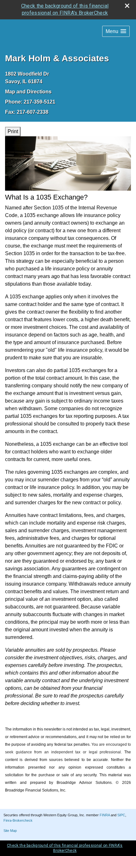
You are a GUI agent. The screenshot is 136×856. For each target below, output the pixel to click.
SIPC (121, 815)
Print (13, 131)
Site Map (10, 830)
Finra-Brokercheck (18, 820)
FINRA (105, 815)
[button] (116, 31)
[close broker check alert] (127, 5)
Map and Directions (28, 91)
